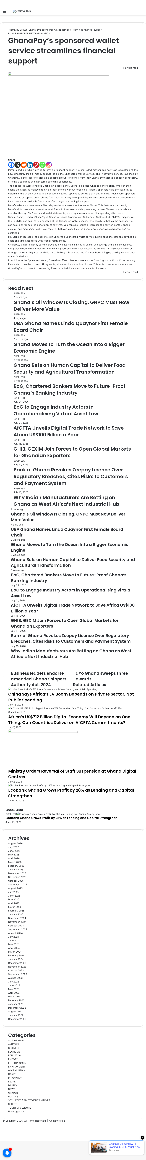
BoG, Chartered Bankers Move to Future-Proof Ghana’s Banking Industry (69, 389)
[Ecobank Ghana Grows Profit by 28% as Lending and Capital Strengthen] (49, 785)
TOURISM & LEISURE (19, 1107)
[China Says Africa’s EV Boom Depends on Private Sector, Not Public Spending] (52, 689)
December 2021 (17, 1019)
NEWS (11, 1089)
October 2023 (16, 970)
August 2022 (15, 1011)
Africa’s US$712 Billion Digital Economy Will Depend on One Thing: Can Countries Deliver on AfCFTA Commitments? (69, 719)
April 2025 (14, 903)
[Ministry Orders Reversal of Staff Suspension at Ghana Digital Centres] (43, 731)
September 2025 (17, 884)
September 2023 (17, 974)
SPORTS (12, 1104)
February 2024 (16, 955)
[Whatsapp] (42, 165)
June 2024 (14, 940)
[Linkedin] (30, 165)
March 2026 (15, 862)
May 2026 (13, 854)
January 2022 (15, 1015)
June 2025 (14, 895)
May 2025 (13, 899)
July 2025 (13, 892)
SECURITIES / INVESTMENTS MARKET (29, 1100)
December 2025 (17, 873)
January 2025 (15, 914)
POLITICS (13, 1096)
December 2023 (17, 962)
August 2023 (15, 977)
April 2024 (14, 948)
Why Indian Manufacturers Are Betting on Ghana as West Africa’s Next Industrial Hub (66, 501)
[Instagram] (49, 165)
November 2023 (17, 966)
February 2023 (16, 1000)
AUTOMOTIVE (16, 1040)
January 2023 (15, 1004)
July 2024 (13, 936)
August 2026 (15, 843)
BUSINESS (22, 29)
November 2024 (17, 921)
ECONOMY (14, 1051)
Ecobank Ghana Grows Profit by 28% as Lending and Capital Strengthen (71, 793)
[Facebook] (11, 165)
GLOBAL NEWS (27, 33)
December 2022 (17, 1007)
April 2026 (14, 858)
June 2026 (14, 850)
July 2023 (13, 981)
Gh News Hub (57, 1120)
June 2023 (14, 985)
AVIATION (13, 1044)
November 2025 (17, 877)
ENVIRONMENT (16, 1066)
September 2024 (17, 929)
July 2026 (13, 847)
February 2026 (16, 865)
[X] (17, 165)
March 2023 (15, 996)
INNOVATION (43, 33)
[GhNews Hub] (22, 11)
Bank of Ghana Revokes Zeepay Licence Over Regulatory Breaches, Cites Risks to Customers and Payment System (71, 476)
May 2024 (13, 944)
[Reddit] (24, 165)
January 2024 (15, 959)
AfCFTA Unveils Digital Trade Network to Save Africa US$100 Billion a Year (69, 431)
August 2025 (15, 888)
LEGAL (11, 1081)
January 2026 (15, 869)
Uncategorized (16, 1111)
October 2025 (16, 880)
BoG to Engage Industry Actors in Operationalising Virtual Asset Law (56, 410)
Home (11, 29)
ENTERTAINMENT (18, 1062)
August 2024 (15, 933)
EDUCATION (15, 1055)
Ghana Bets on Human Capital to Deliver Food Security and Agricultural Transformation (70, 368)
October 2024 (16, 925)
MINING (12, 1085)
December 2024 (17, 918)
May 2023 (13, 989)
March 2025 (15, 906)
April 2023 (14, 992)
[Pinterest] (36, 165)
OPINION (13, 1092)
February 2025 (16, 910)
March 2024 (15, 951)
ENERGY (13, 1059)
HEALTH (12, 1074)
